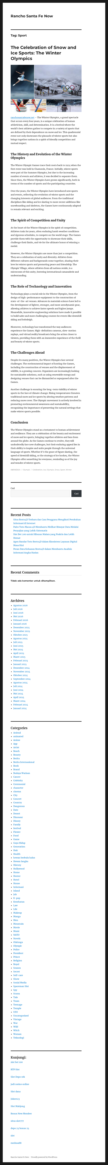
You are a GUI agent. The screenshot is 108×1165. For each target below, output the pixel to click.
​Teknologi (18, 1037)
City (15, 795)
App (15, 743)
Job (15, 894)
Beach (16, 751)
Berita (16, 758)
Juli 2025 (18, 642)
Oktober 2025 (20, 634)
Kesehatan (18, 901)
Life (15, 909)
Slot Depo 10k (18, 1076)
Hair (15, 850)
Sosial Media (19, 982)
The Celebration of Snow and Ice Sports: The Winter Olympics (43, 53)
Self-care (18, 975)
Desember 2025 (21, 627)
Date (15, 810)
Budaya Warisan (21, 773)
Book (16, 765)
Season (17, 968)
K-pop (16, 898)
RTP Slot (15, 1069)
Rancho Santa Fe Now (32, 16)
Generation (19, 846)
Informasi (18, 887)
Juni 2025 (18, 646)
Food (16, 835)
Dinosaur (18, 817)
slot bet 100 (17, 1062)
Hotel (16, 879)
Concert (17, 799)
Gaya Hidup (19, 843)
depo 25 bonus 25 (20, 1128)
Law (15, 905)
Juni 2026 (18, 612)
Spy (15, 990)
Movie (16, 927)
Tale (15, 997)
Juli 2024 (18, 686)
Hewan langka (20, 861)
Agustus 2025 (20, 638)
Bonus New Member (21, 1113)
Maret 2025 (19, 657)
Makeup (17, 912)
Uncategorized (21, 1015)
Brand (16, 769)
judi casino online (20, 1084)
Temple (17, 1008)
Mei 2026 (18, 616)
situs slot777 (17, 1121)
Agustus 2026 (20, 605)
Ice (44, 470)
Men (15, 920)
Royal (16, 964)
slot (13, 1135)
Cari (13, 488)
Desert (16, 813)
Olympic (26, 470)
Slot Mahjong (18, 1106)
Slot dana (16, 1091)
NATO (16, 934)
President (18, 953)
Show (16, 979)
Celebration (38, 470)
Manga (17, 916)
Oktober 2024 (20, 675)
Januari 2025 (20, 664)
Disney (16, 821)
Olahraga (18, 942)
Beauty (17, 754)
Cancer (16, 776)
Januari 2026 (20, 623)
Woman (17, 1034)
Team (16, 1001)
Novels (16, 938)
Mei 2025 (18, 649)
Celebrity (18, 780)
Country (17, 802)
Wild (15, 1026)
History (17, 865)
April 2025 (18, 653)
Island (16, 890)
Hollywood (18, 868)
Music (16, 931)
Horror (16, 876)
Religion (17, 960)
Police (16, 949)
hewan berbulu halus (24, 857)
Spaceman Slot (21, 986)
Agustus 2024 (20, 682)
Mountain (18, 923)
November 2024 (21, 671)
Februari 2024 (20, 704)
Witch (16, 1030)
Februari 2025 (20, 660)
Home (16, 872)
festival (17, 828)
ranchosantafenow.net (22, 117)
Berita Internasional (23, 762)
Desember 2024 (21, 668)
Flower (16, 832)
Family (16, 824)
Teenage (17, 1004)
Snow (57, 470)
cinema (17, 791)
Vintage (17, 1019)
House (16, 883)
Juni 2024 (18, 690)
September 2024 (22, 679)
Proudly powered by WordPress (44, 1157)
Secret (16, 971)
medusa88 (16, 1143)
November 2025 (21, 631)
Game (16, 839)
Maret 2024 (19, 701)
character (18, 788)
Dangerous (19, 806)
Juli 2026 (18, 609)
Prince (16, 957)
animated (18, 736)
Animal (17, 732)
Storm (16, 993)
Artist (16, 747)
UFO (15, 1012)
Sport (62, 470)
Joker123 (15, 1099)
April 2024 (18, 697)
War (15, 1023)
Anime (16, 740)
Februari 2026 (20, 620)
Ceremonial (19, 784)
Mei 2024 (18, 693)
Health (16, 854)
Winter (69, 470)
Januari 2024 (20, 708)
